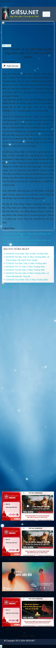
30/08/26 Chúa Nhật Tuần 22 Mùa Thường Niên (27, 253)
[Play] (28, 506)
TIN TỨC (6, 45)
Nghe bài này (12, 65)
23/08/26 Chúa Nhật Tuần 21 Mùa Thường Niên (27, 279)
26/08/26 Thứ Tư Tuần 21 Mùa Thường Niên (25, 266)
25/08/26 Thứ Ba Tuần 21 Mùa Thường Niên (25, 270)
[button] (32, 523)
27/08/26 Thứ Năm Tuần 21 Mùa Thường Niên (26, 263)
